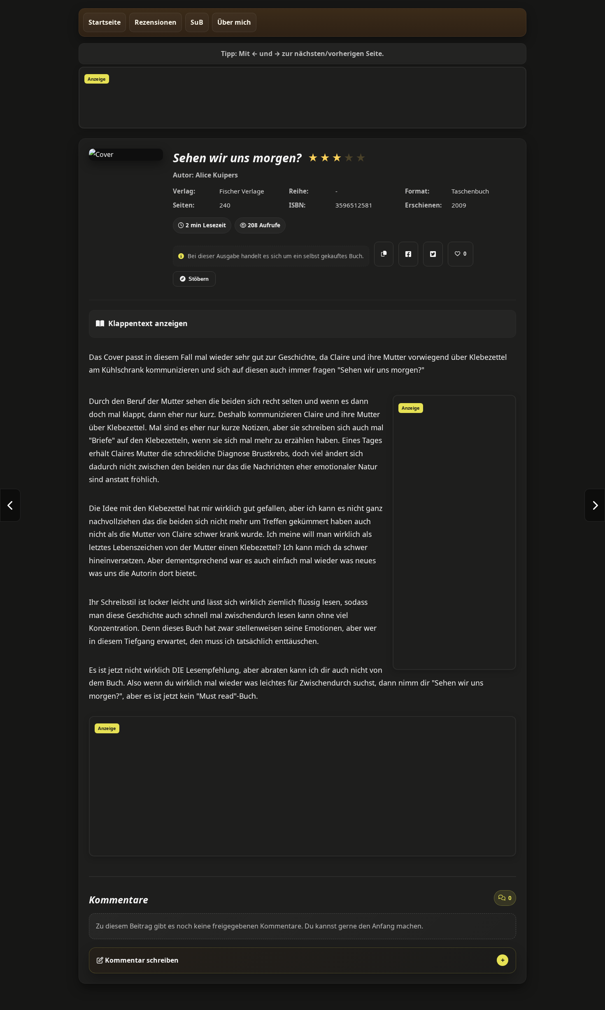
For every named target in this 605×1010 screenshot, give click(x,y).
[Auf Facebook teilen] (408, 254)
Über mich (234, 22)
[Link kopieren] (383, 254)
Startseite (104, 22)
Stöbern (198, 279)
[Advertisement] (302, 104)
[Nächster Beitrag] (594, 505)
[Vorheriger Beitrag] (10, 505)
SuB (197, 22)
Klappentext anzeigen (148, 323)
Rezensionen (156, 22)
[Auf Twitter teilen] (433, 254)
